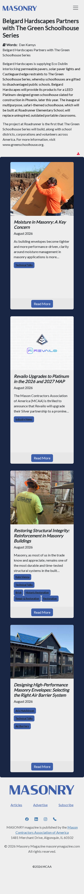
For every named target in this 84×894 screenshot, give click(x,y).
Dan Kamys (27, 45)
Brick (19, 592)
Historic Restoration (37, 592)
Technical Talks (24, 265)
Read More (42, 304)
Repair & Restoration (27, 598)
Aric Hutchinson (25, 710)
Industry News (24, 419)
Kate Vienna (23, 577)
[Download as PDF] (78, 154)
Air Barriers (22, 726)
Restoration (50, 598)
